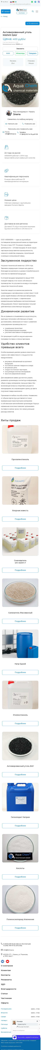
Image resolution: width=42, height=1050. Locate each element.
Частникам (6, 998)
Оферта (4, 1003)
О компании (7, 966)
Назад (5, 16)
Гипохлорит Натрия (20, 817)
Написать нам (12, 124)
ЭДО (3, 984)
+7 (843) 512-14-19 (29, 134)
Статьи (4, 994)
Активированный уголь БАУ (20, 766)
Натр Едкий (20, 664)
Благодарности (8, 989)
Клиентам (6, 970)
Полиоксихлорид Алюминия (20, 919)
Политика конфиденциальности (11, 1046)
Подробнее (20, 468)
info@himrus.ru (10, 134)
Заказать (20, 49)
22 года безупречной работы (20, 4)
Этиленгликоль (20, 715)
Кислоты (20, 868)
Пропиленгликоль (20, 459)
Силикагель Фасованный (20, 613)
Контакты (5, 975)
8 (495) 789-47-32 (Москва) (13, 945)
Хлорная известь (20, 511)
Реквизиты (6, 980)
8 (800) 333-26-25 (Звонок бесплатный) (17, 944)
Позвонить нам (30, 124)
